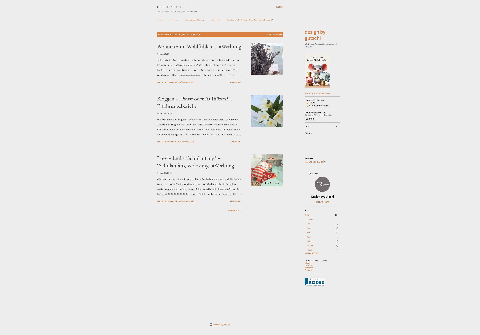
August (310, 219)
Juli (308, 223)
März (309, 241)
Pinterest (309, 270)
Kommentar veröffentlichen (179, 82)
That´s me (173, 20)
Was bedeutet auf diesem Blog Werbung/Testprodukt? (250, 20)
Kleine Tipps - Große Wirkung (317, 93)
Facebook (309, 265)
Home (159, 20)
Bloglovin (309, 263)
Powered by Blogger (221, 324)
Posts (311, 102)
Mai (308, 232)
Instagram (309, 267)
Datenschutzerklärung (194, 20)
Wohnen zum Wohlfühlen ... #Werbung (199, 46)
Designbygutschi (322, 196)
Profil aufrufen (322, 202)
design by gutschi (171, 7)
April (309, 237)
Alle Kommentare (318, 105)
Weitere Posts (235, 210)
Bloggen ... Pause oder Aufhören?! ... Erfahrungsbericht (196, 102)
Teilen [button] (160, 82)
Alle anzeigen (274, 34)
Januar (309, 250)
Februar (310, 245)
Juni (308, 228)
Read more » (236, 82)
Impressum (215, 20)
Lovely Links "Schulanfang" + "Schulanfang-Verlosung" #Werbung (195, 161)
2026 (307, 215)
